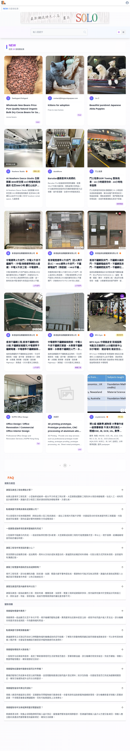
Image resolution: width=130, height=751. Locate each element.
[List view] (123, 32)
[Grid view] (119, 32)
